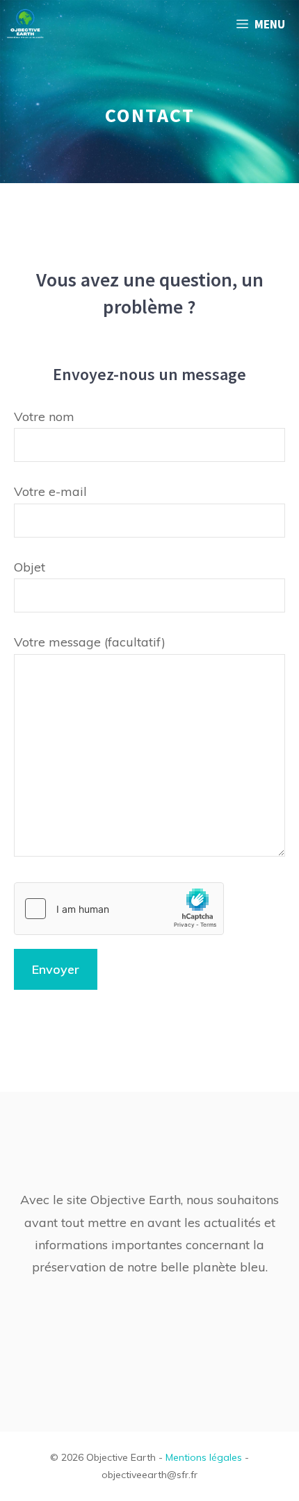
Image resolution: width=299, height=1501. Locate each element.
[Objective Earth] (25, 24)
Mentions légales (203, 1457)
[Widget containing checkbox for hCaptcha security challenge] (119, 908)
